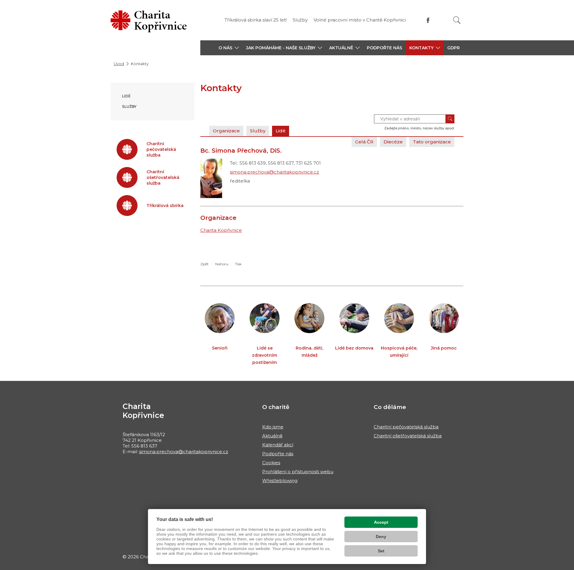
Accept (381, 522)
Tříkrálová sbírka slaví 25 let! (256, 20)
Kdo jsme (272, 427)
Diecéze (393, 142)
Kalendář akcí (277, 445)
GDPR (453, 47)
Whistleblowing (279, 480)
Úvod (119, 63)
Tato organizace (432, 142)
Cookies (271, 462)
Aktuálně (272, 436)
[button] (228, 47)
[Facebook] (428, 20)
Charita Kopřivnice (221, 230)
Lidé (126, 96)
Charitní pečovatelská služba (406, 427)
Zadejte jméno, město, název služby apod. (419, 128)
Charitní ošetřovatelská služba (408, 436)
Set (381, 550)
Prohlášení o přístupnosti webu (297, 471)
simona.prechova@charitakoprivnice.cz (274, 172)
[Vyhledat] (456, 20)
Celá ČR (364, 142)
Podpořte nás (384, 47)
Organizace (226, 131)
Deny (381, 536)
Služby (300, 20)
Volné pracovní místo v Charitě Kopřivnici (360, 20)
